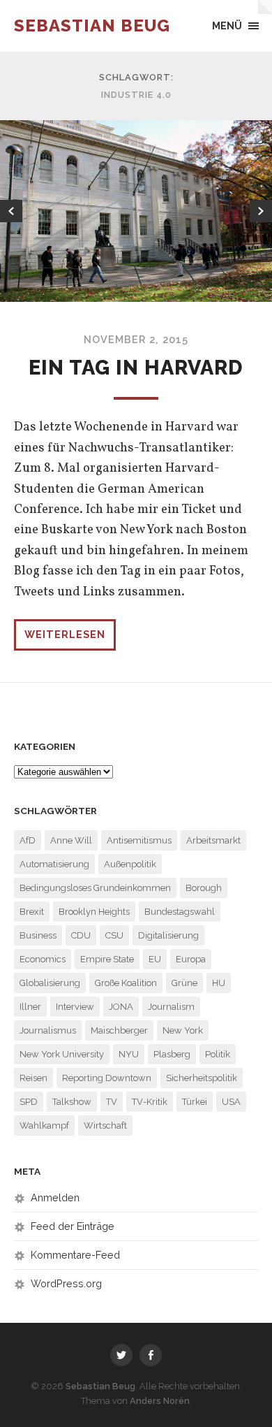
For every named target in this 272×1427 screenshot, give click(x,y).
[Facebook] (150, 1355)
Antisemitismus (139, 840)
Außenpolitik (130, 864)
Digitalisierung (168, 935)
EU (155, 959)
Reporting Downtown (106, 1078)
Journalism (171, 1006)
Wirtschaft (105, 1125)
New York (183, 1030)
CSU (114, 935)
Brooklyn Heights (94, 911)
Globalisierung (50, 983)
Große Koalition (126, 983)
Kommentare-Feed (75, 1255)
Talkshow (71, 1101)
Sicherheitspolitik (201, 1078)
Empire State (107, 959)
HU (218, 983)
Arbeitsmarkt (213, 840)
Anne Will (71, 840)
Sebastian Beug (92, 25)
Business (38, 935)
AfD (28, 840)
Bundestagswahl (179, 911)
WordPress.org (66, 1283)
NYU (129, 1054)
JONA (121, 1006)
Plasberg (171, 1054)
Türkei (194, 1101)
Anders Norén (160, 1401)
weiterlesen (64, 634)
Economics (43, 959)
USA (231, 1101)
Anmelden (55, 1197)
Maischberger (119, 1030)
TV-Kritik (149, 1101)
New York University (62, 1054)
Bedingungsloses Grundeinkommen (95, 888)
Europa (191, 959)
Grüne (184, 983)
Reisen (33, 1078)
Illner (30, 1006)
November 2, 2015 (136, 339)
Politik (217, 1054)
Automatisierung (54, 864)
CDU (81, 935)
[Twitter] (121, 1355)
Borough (204, 888)
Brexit (32, 911)
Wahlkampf (44, 1125)
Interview (75, 1006)
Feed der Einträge (72, 1226)
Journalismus (48, 1030)
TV (111, 1101)
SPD (29, 1101)
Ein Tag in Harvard (136, 367)
